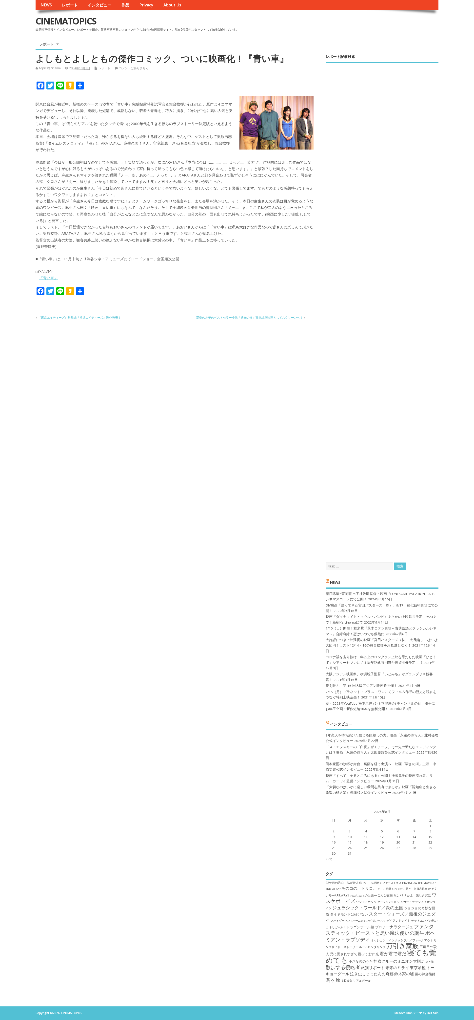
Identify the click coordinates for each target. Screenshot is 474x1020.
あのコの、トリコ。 (359, 888)
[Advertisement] (382, 308)
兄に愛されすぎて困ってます (352, 954)
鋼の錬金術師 (425, 974)
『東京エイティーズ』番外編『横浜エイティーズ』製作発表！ (79, 317)
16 (334, 842)
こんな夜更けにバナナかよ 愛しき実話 (404, 895)
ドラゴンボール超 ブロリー (367, 927)
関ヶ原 (333, 979)
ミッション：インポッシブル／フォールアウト (402, 940)
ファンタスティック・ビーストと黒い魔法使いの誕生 (380, 929)
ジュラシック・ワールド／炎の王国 (367, 908)
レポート (70, 5)
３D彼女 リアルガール (356, 980)
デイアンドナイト (398, 920)
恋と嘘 (430, 961)
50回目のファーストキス (386, 883)
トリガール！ (337, 927)
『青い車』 (48, 277)
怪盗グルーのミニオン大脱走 (399, 961)
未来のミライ (397, 967)
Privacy (146, 5)
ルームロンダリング (372, 947)
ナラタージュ (401, 927)
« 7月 (329, 859)
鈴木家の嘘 (404, 974)
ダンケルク (379, 920)
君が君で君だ (393, 953)
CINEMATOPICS (66, 21)
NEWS (46, 5)
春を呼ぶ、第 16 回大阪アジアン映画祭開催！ (361, 685)
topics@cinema (50, 68)
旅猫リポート (373, 967)
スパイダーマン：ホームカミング (351, 920)
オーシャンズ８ (386, 902)
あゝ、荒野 (384, 888)
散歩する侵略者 (343, 967)
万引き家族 (402, 945)
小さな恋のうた (361, 961)
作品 (125, 5)
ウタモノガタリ (366, 902)
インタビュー (99, 5)
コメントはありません (134, 68)
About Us (172, 5)
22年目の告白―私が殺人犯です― (348, 883)
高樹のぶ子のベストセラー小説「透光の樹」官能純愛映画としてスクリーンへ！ (249, 317)
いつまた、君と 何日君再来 (409, 888)
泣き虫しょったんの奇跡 (372, 974)
